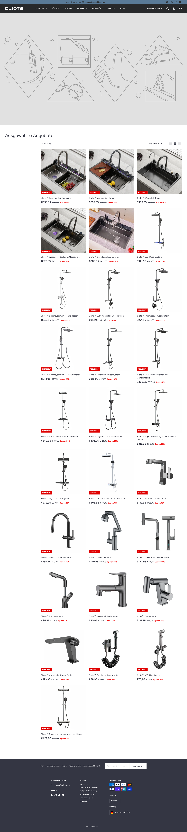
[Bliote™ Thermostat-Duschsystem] (159, 295)
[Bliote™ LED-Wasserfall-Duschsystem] (111, 295)
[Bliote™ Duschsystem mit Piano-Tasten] (63, 295)
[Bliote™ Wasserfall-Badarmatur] (111, 596)
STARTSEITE (41, 8)
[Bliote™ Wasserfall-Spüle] (159, 177)
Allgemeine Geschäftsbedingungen (89, 786)
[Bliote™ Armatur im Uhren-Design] (63, 655)
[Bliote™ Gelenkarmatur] (111, 537)
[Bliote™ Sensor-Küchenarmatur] (63, 537)
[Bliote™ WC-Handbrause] (159, 655)
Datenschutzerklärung (88, 791)
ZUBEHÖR (96, 8)
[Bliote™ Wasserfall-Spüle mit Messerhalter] (63, 236)
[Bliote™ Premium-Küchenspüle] (63, 177)
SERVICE (110, 8)
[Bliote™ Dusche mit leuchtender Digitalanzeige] (159, 355)
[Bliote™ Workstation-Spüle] (111, 177)
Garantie (83, 801)
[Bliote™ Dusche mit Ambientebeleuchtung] (63, 713)
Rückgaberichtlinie (87, 794)
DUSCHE (68, 8)
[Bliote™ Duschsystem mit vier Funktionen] (63, 354)
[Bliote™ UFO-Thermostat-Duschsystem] (63, 416)
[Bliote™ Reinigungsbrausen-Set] (111, 655)
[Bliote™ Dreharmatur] (159, 596)
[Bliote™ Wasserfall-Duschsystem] (111, 354)
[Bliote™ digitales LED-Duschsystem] (111, 416)
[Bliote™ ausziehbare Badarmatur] (159, 478)
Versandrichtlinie (86, 798)
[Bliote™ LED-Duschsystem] (159, 236)
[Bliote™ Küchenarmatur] (63, 596)
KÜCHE (55, 8)
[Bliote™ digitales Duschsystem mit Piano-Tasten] (159, 417)
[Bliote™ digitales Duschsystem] (63, 478)
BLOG (122, 8)
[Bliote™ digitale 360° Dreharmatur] (159, 537)
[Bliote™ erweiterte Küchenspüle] (111, 236)
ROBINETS (82, 8)
